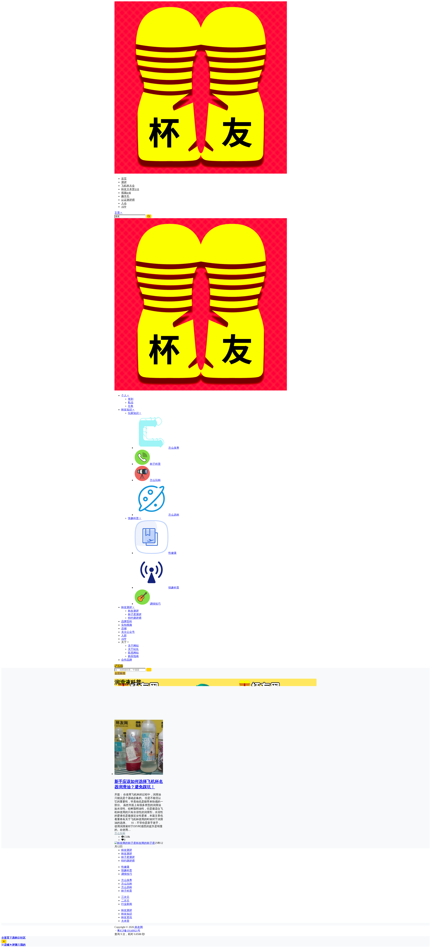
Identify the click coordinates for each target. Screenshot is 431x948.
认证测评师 (128, 199)
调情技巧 (126, 873)
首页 (124, 178)
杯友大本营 (130, 189)
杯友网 (138, 927)
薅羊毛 (125, 196)
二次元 (125, 900)
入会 (124, 203)
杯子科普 (126, 890)
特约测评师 (128, 860)
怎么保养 (126, 880)
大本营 (125, 920)
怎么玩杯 (119, 833)
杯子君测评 (128, 857)
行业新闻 (126, 904)
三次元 (125, 897)
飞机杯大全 (128, 185)
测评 (124, 182)
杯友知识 (126, 409)
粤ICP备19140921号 (128, 930)
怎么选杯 (126, 887)
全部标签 (120, 673)
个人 (124, 395)
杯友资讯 (126, 917)
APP (123, 206)
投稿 (120, 666)
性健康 (125, 866)
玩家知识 (133, 413)
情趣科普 (133, 518)
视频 (126, 192)
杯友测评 (126, 607)
